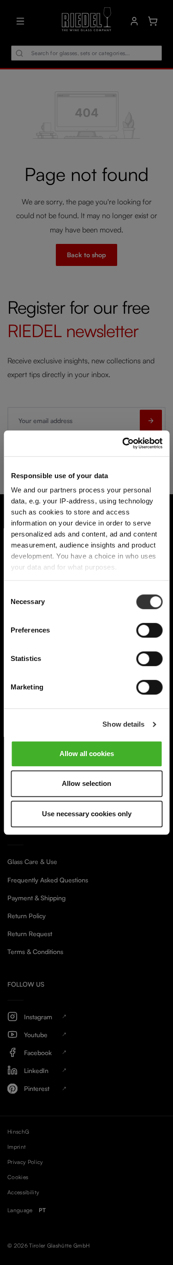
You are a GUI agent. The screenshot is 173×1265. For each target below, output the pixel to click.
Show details (123, 724)
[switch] (149, 630)
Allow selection (86, 783)
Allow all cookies (87, 753)
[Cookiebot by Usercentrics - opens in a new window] (123, 443)
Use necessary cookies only (86, 814)
